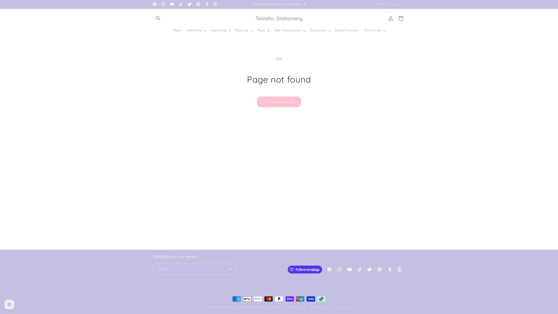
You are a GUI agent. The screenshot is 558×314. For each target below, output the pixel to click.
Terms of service (319, 307)
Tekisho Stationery (227, 307)
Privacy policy (296, 307)
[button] (158, 18)
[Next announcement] (328, 4)
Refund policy (275, 307)
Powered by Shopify (251, 307)
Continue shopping (279, 102)
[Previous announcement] (230, 4)
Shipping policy (342, 307)
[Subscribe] (230, 269)
